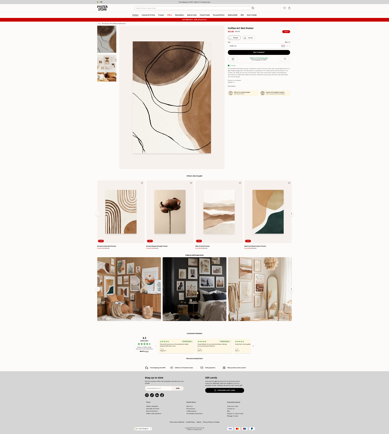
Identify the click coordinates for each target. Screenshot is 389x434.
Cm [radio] (286, 42)
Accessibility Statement (194, 413)
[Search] (253, 8)
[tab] (284, 8)
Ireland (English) (143, 429)
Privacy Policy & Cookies (211, 422)
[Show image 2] (106, 67)
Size (229, 42)
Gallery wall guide (152, 406)
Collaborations (191, 411)
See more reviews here (194, 358)
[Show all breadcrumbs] (99, 24)
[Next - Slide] (291, 213)
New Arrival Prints (152, 411)
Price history (232, 86)
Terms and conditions (177, 422)
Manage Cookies (232, 416)
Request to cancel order (235, 413)
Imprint (199, 422)
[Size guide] (233, 58)
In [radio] (289, 42)
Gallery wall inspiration (153, 413)
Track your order (232, 406)
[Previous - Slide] (97, 213)
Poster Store (199, 428)
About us (189, 406)
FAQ (228, 411)
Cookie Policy (190, 422)
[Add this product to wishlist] (285, 58)
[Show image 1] (106, 39)
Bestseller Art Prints (152, 409)
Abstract (107, 23)
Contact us (231, 409)
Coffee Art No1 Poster (119, 23)
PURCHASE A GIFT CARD (226, 390)
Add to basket (259, 52)
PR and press (190, 409)
